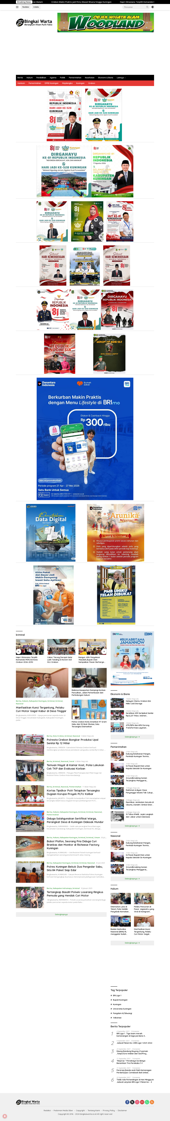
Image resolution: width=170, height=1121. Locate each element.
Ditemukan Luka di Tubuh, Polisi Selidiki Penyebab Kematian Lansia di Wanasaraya (121, 909)
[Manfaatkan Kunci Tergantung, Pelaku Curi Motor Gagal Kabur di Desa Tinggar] (42, 682)
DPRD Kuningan (51, 83)
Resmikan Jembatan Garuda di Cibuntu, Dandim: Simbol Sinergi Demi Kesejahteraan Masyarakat (140, 803)
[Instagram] (137, 1102)
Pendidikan (41, 77)
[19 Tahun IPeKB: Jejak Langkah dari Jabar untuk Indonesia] (117, 816)
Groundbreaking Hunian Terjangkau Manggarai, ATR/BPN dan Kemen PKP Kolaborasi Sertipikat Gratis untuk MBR (138, 779)
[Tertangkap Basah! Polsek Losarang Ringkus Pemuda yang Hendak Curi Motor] (30, 897)
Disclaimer (122, 1110)
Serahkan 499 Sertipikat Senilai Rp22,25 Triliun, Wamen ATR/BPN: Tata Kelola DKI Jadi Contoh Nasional (139, 714)
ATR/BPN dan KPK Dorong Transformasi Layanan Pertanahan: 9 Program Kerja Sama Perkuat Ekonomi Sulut (139, 726)
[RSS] (152, 1102)
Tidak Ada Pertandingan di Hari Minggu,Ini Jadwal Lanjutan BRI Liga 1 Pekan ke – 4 (135, 1080)
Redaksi (25, 7)
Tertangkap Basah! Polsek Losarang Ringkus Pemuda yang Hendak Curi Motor (75, 893)
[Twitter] (132, 1102)
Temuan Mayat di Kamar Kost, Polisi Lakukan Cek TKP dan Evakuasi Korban (75, 766)
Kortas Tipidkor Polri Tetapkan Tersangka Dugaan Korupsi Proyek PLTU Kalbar (73, 792)
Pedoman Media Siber (63, 1110)
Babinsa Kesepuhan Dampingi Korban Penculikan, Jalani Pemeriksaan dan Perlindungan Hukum (88, 692)
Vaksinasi (117, 1018)
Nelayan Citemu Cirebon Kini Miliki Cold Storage (138, 702)
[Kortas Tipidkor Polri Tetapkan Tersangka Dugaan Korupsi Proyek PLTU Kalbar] (30, 796)
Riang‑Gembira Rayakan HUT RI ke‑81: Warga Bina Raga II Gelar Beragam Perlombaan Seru (92, 659)
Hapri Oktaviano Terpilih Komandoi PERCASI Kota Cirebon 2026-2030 (97, 2)
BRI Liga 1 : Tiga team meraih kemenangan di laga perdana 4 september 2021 (131, 1034)
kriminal (51, 701)
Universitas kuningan (122, 1009)
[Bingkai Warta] (34, 22)
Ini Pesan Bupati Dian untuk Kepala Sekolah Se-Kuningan (138, 767)
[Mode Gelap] (152, 7)
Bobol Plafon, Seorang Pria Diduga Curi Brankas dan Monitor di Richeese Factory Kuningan (73, 845)
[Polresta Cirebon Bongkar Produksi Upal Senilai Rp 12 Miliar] (30, 745)
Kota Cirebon (58, 736)
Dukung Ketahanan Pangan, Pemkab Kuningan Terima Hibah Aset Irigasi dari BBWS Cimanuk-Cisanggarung (138, 755)
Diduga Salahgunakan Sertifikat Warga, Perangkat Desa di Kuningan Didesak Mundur (75, 820)
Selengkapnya (61, 914)
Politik (62, 77)
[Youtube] (142, 1102)
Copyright (80, 1110)
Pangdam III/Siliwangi (122, 1013)
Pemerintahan (75, 77)
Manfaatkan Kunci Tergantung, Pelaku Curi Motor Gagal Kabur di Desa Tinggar (41, 709)
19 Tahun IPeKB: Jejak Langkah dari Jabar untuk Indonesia (139, 815)
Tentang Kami (94, 1110)
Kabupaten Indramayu (62, 888)
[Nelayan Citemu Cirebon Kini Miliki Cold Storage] (117, 703)
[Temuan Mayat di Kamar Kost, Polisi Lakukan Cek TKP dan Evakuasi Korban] (30, 770)
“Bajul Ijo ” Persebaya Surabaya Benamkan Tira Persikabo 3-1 (131, 1062)
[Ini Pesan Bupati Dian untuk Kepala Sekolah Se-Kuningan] (117, 768)
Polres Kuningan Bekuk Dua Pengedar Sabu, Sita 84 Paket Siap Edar (75, 868)
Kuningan (80, 83)
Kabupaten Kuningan (38, 701)
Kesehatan (89, 77)
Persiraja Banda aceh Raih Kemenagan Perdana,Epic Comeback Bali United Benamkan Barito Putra (134, 1071)
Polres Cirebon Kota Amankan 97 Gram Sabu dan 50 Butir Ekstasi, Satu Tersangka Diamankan (89, 724)
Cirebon (91, 83)
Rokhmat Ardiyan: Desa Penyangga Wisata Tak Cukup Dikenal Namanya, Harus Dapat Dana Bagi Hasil (140, 791)
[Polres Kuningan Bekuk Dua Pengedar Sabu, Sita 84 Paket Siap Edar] (30, 872)
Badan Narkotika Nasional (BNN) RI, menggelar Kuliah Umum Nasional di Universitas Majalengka (119, 931)
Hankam (21, 83)
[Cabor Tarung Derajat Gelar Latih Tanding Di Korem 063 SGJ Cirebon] (30, 647)
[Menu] (18, 7)
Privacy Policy (109, 1110)
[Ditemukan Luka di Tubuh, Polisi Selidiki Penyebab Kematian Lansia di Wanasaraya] (121, 898)
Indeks (36, 7)
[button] (147, 7)
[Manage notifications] (5, 1116)
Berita (20, 77)
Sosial (71, 761)
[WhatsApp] (147, 1102)
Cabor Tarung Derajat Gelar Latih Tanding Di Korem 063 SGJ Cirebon (28, 659)
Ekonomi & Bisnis (105, 77)
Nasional (19, 703)
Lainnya (120, 77)
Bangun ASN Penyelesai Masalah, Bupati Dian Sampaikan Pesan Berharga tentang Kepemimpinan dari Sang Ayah (60, 659)
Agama (53, 77)
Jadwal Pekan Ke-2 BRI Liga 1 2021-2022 (134, 1043)
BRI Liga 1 (117, 995)
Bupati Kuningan (120, 1000)
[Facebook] (127, 1102)
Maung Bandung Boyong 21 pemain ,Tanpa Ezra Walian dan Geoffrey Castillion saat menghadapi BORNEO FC (134, 1052)
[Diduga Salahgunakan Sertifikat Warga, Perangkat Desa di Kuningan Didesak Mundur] (30, 821)
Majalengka (67, 83)
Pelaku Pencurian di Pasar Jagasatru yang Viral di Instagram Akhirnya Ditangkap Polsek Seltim (144, 909)
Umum (97, 837)
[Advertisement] (85, 55)
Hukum (30, 77)
